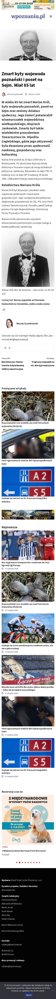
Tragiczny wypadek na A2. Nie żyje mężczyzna (42, 362)
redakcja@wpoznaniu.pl (12, 944)
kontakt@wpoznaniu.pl (16, 339)
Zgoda (28, 995)
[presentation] (4, 829)
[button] (16, 862)
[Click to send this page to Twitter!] (9, 348)
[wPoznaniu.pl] (28, 16)
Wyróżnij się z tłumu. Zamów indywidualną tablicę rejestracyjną (13, 363)
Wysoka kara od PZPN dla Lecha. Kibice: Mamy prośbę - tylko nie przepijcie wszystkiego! (28, 688)
